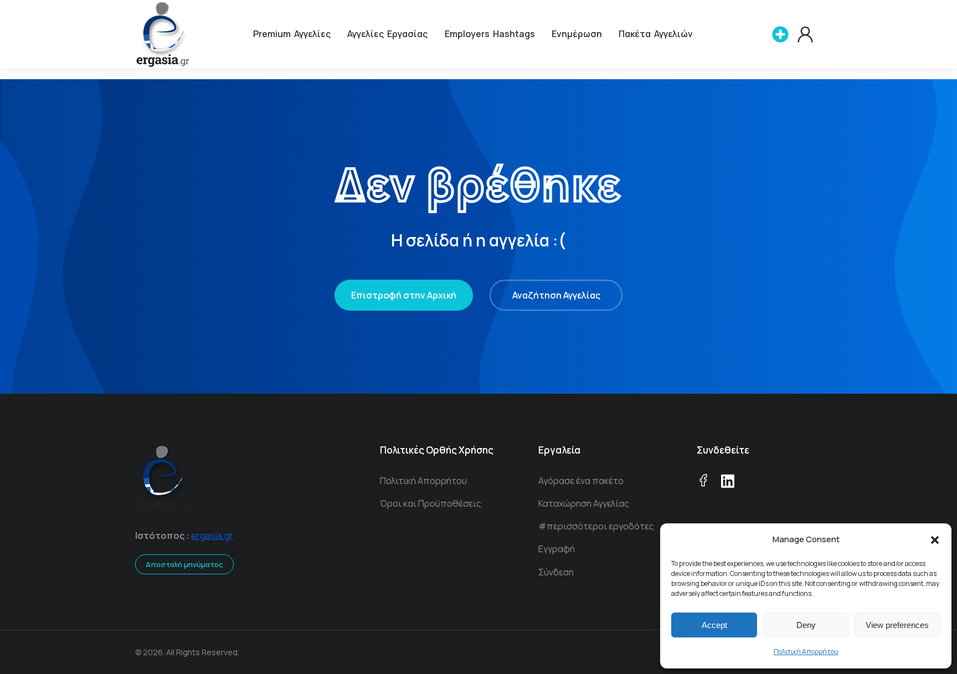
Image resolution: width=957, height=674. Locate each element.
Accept (714, 625)
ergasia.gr (212, 535)
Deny (806, 625)
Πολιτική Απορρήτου (806, 651)
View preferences (897, 625)
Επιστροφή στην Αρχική (403, 295)
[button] (934, 540)
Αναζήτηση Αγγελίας (556, 295)
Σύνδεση (556, 572)
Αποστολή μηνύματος (184, 564)
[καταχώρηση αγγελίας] (780, 34)
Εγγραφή (556, 549)
